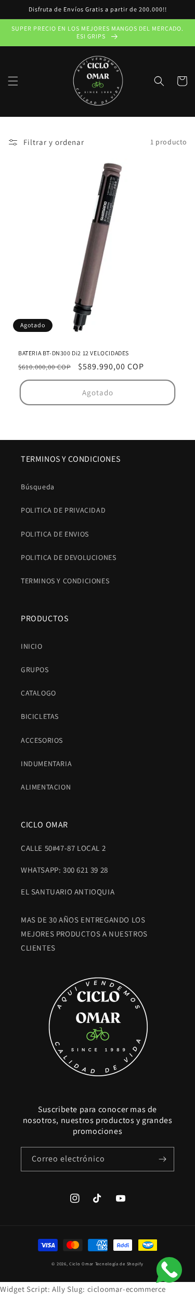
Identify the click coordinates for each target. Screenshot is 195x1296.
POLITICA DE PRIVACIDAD (63, 510)
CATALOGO (38, 693)
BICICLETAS (40, 716)
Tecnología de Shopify (119, 1263)
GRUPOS (35, 669)
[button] (13, 81)
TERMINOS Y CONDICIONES (65, 580)
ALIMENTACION (46, 787)
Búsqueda (38, 486)
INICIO (32, 646)
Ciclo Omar (81, 1263)
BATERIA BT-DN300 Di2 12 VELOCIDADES (73, 353)
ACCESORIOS (42, 740)
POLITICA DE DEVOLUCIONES (68, 557)
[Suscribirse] (162, 1159)
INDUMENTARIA (46, 763)
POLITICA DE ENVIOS (55, 534)
